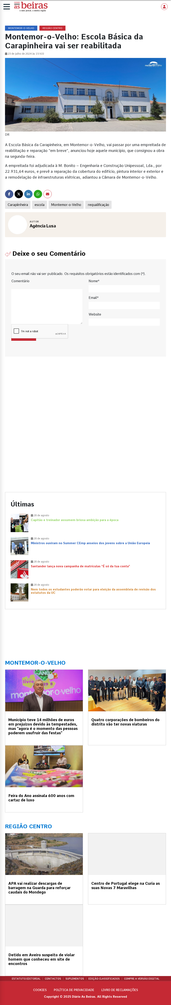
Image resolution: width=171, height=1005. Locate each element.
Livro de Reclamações (119, 990)
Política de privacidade (74, 990)
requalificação (98, 205)
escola (39, 205)
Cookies (40, 990)
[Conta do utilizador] (164, 6)
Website (95, 314)
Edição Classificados (104, 978)
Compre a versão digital (141, 978)
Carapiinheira (18, 205)
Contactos (53, 978)
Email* (93, 298)
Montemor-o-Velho (66, 205)
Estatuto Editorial (26, 978)
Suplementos (74, 978)
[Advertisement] (85, 398)
